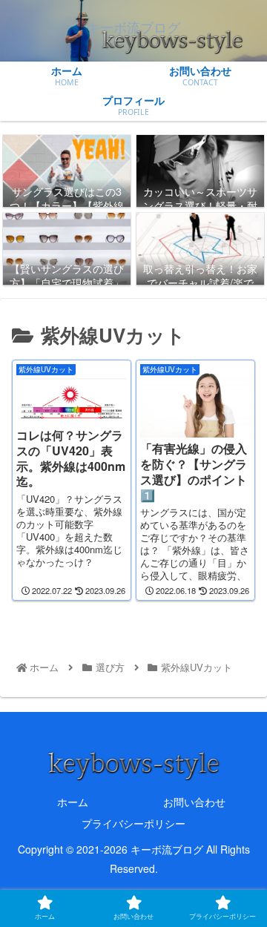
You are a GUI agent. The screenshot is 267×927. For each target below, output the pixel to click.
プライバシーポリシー (133, 823)
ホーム (72, 801)
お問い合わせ (194, 801)
